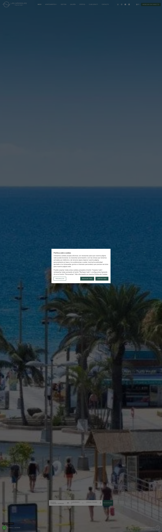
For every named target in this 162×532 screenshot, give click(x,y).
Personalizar (60, 278)
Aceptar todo (101, 278)
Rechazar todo (87, 278)
